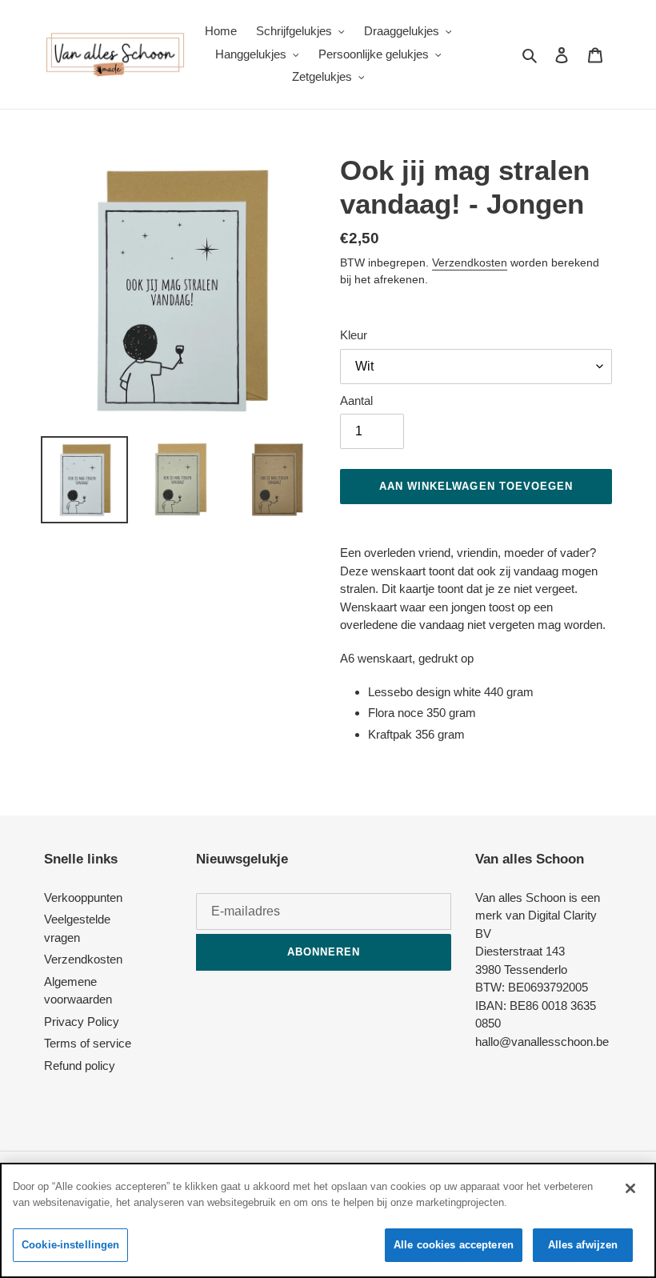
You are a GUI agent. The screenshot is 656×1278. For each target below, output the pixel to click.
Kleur (353, 335)
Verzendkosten (469, 262)
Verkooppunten (83, 897)
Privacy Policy (81, 1021)
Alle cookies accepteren (454, 1245)
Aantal (356, 400)
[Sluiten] (630, 1188)
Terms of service (87, 1043)
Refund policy (79, 1065)
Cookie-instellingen (70, 1245)
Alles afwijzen (583, 1245)
